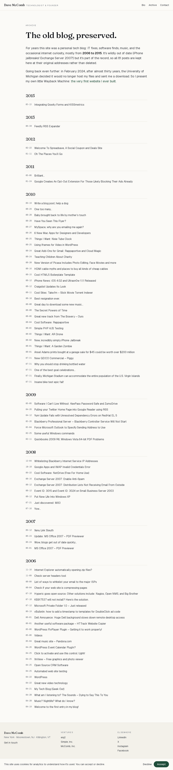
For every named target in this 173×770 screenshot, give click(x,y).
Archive (153, 5)
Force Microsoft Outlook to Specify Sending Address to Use (69, 427)
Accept (161, 764)
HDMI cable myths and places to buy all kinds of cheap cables (71, 269)
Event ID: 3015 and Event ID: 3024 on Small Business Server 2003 (74, 491)
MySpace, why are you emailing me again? (59, 227)
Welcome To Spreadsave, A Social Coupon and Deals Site (68, 148)
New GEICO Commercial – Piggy (53, 358)
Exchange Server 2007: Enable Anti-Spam (59, 479)
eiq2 (63, 737)
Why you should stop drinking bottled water (59, 364)
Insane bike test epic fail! (49, 382)
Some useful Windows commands (54, 433)
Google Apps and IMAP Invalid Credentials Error (62, 467)
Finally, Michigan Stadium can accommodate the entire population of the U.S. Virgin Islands (87, 376)
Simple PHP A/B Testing (48, 328)
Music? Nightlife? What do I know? (54, 701)
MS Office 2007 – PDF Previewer (54, 548)
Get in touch (11, 742)
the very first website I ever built (93, 81)
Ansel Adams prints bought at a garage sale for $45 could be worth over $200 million (84, 352)
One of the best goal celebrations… (55, 370)
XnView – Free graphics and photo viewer (58, 659)
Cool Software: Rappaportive (51, 322)
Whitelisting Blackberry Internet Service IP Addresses (66, 461)
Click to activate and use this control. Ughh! (59, 653)
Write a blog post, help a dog (51, 203)
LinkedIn (122, 737)
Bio (143, 5)
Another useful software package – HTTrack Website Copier (70, 623)
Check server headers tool (50, 576)
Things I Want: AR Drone (48, 334)
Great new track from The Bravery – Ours (58, 316)
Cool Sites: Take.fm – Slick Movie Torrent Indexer (63, 292)
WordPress (40, 677)
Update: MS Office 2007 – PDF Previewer (59, 536)
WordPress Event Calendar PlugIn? (55, 647)
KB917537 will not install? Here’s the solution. (61, 599)
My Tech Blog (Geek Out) (49, 689)
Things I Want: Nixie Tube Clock (53, 239)
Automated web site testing (50, 671)
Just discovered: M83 (47, 503)
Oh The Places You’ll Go (48, 154)
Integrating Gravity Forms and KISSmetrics (59, 104)
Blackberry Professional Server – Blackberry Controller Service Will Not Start (80, 421)
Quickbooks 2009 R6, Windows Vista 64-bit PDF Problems (69, 439)
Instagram (123, 746)
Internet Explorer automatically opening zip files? (63, 570)
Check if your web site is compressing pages (60, 588)
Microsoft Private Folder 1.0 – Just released (60, 605)
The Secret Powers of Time (50, 310)
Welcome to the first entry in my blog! (56, 707)
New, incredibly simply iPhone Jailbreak (57, 340)
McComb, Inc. (68, 746)
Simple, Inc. (67, 741)
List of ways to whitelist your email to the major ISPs (65, 582)
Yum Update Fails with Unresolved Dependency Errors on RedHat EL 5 (75, 415)
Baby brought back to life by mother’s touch (60, 215)
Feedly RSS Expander (47, 126)
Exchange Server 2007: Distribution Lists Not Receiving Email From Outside (79, 485)
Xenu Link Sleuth (44, 530)
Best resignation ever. (47, 298)
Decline (147, 764)
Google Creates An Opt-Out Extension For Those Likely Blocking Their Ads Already (83, 181)
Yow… (37, 509)
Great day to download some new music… (58, 304)
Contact (164, 5)
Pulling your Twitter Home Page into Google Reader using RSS (71, 409)
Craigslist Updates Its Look (50, 286)
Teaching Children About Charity (53, 257)
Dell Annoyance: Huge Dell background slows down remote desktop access (79, 617)
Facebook (123, 750)
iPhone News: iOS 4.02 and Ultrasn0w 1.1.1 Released (65, 280)
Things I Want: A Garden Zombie (53, 346)
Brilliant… (39, 175)
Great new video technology (51, 683)
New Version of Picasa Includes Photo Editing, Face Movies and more (75, 263)
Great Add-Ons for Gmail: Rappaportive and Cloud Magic (67, 251)
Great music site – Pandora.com (53, 641)
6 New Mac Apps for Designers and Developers (62, 233)
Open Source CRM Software (51, 665)
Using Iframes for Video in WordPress (56, 245)
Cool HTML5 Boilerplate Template (54, 275)
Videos (38, 635)
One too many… (43, 209)
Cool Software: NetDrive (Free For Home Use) (61, 473)
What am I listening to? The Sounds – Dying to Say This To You (71, 695)
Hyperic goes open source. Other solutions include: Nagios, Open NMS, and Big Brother (86, 593)
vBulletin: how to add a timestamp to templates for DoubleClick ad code (77, 611)
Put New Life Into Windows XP (52, 497)
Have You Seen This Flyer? (50, 221)
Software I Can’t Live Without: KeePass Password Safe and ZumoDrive (76, 403)
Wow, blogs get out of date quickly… (55, 542)
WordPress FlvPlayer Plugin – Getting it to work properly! (68, 629)
